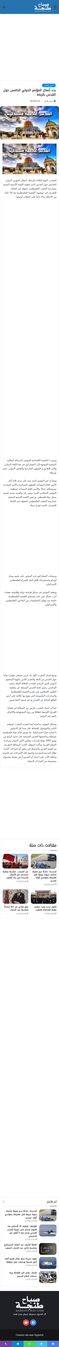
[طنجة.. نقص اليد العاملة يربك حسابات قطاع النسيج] (47, 1277)
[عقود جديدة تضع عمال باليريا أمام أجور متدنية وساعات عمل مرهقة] (47, 1263)
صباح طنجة (48, 101)
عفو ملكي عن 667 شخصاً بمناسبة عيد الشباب (16, 908)
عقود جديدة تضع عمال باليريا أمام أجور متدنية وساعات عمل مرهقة (21, 1260)
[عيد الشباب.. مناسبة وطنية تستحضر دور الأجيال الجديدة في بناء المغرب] (15, 861)
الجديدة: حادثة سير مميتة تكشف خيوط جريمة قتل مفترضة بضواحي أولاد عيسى (44, 876)
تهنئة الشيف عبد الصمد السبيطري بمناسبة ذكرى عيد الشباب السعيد (20, 1246)
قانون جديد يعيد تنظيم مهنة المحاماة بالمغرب (45, 908)
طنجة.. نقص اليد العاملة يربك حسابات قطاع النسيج (23, 1274)
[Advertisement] (29, 46)
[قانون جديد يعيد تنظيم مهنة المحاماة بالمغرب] (44, 896)
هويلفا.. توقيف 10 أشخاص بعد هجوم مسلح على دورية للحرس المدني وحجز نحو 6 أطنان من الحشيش (22, 1231)
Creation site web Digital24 (29, 1335)
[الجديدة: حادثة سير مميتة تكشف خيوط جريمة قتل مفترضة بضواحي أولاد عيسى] (44, 861)
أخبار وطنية (48, 85)
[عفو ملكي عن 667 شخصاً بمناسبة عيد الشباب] (15, 896)
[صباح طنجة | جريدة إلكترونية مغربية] (42, 7)
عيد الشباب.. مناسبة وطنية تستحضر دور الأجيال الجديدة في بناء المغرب (15, 874)
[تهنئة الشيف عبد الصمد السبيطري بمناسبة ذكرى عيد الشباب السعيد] (47, 1249)
